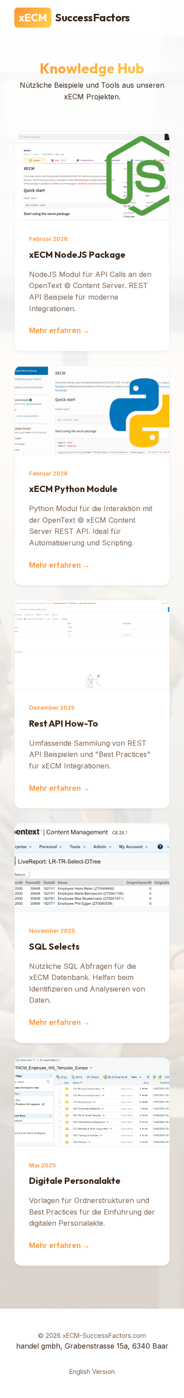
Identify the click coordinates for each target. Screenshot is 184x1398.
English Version (92, 1371)
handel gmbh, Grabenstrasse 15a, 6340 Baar (92, 1345)
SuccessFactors (74, 17)
